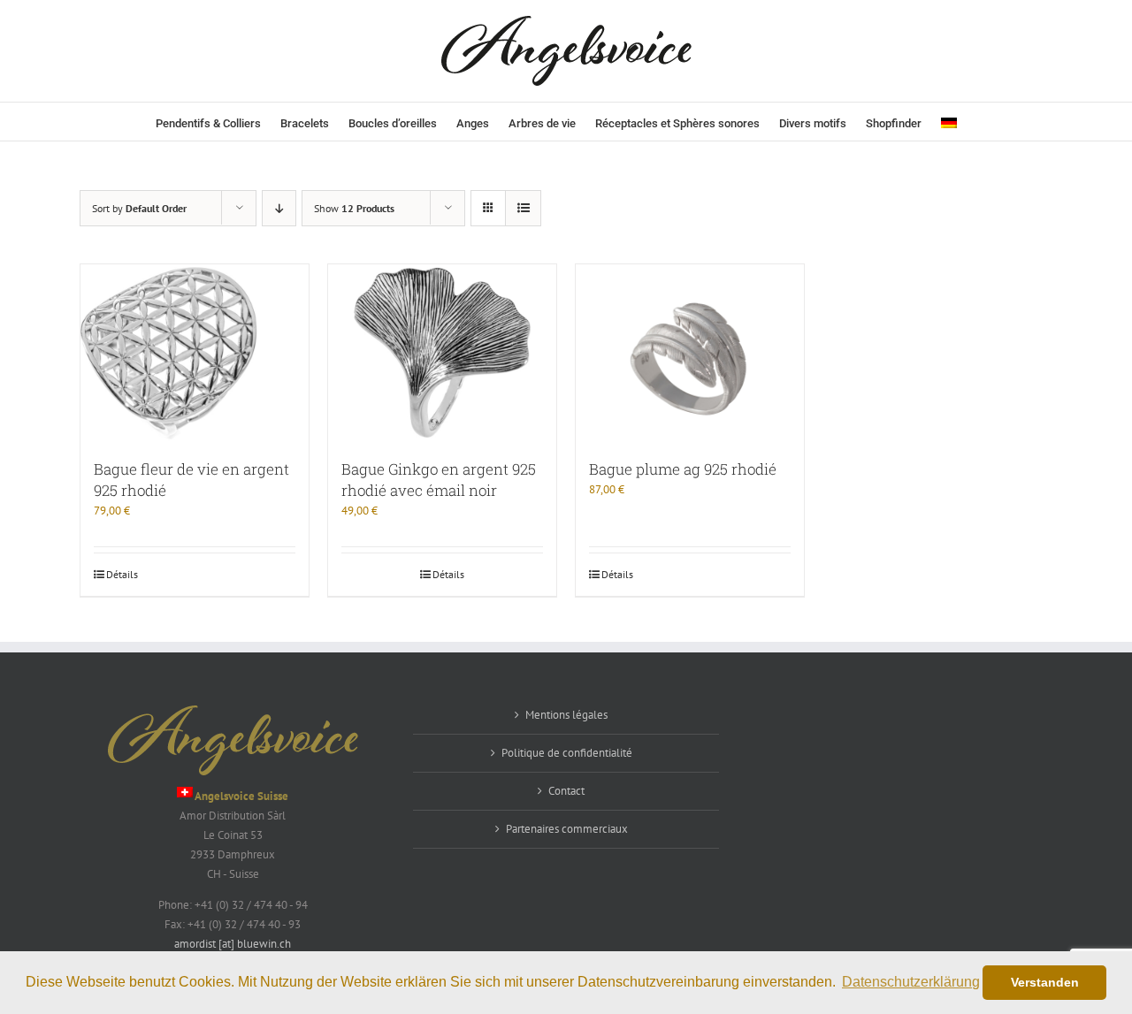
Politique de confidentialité (566, 752)
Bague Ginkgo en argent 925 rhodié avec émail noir (438, 479)
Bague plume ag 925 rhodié (682, 469)
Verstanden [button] (1045, 982)
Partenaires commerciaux (567, 828)
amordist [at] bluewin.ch (232, 943)
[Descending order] (279, 208)
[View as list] (523, 208)
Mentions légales (566, 714)
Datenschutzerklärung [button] (911, 981)
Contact (566, 790)
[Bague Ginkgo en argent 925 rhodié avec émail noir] (442, 352)
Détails (122, 574)
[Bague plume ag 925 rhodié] (690, 352)
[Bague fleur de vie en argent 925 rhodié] (194, 352)
